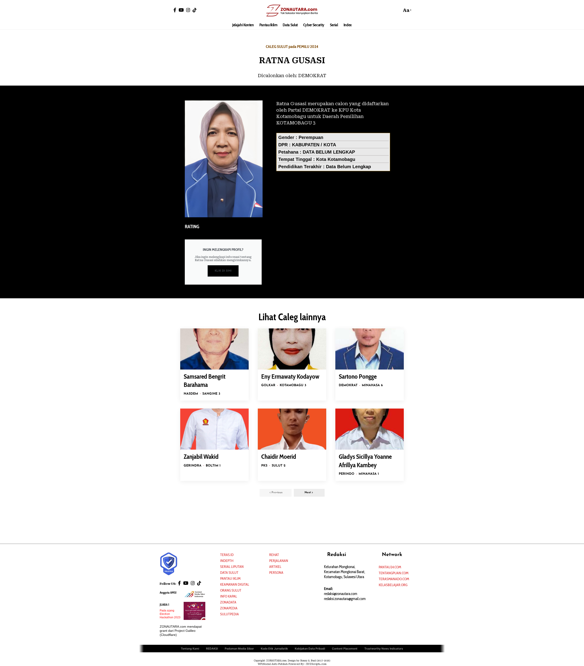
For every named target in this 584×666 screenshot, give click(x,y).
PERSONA (276, 572)
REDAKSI (212, 648)
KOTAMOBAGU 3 (293, 385)
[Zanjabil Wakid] (214, 429)
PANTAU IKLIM (230, 578)
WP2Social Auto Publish (273, 664)
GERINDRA (192, 465)
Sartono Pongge (358, 376)
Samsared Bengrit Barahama (204, 380)
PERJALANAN (278, 560)
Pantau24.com (390, 567)
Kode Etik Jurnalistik (274, 648)
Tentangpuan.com (393, 573)
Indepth (226, 560)
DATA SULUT (229, 572)
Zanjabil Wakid (201, 456)
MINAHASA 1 (369, 474)
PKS (264, 465)
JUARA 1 (164, 605)
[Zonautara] (292, 10)
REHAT (274, 555)
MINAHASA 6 (372, 385)
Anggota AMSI (168, 592)
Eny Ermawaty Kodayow (290, 376)
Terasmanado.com (394, 579)
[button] (397, 10)
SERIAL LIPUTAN (232, 566)
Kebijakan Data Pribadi (310, 648)
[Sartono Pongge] (369, 349)
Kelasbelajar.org (393, 585)
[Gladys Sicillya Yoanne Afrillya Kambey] (369, 429)
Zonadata (228, 602)
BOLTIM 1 (213, 465)
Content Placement (344, 648)
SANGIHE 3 (211, 394)
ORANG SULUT (230, 590)
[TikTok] (194, 10)
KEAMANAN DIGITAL (234, 584)
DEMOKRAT (312, 75)
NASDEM (191, 394)
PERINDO (346, 474)
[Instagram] (188, 10)
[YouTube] (181, 10)
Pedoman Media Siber (239, 648)
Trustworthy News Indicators (383, 648)
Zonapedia (228, 608)
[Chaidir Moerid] (292, 429)
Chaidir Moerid (278, 456)
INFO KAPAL (228, 596)
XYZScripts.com (316, 664)
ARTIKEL (275, 566)
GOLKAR (268, 385)
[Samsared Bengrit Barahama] (214, 349)
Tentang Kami (190, 648)
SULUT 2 (278, 465)
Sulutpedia (229, 614)
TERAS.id (227, 555)
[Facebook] (174, 10)
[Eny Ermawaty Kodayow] (292, 349)
